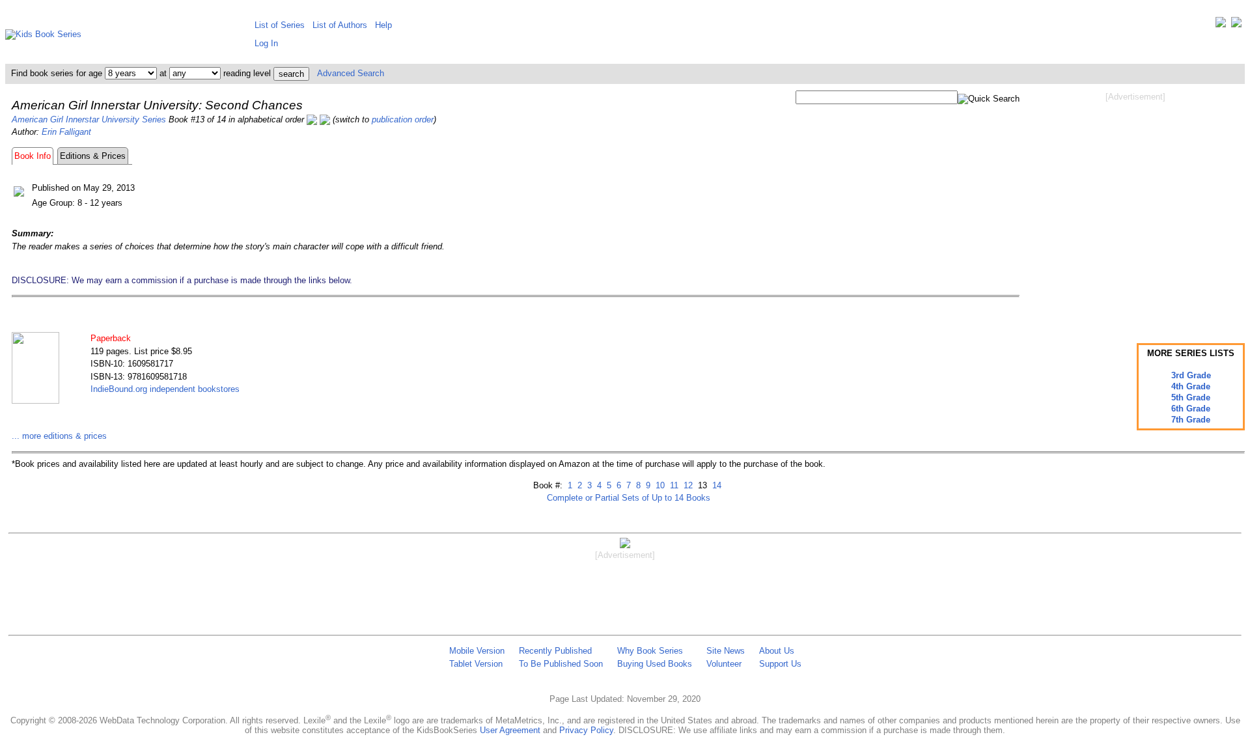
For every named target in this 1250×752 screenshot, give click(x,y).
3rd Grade (1191, 375)
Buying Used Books (654, 664)
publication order (403, 119)
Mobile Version (477, 651)
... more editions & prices (59, 436)
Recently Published (555, 651)
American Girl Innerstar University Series (89, 119)
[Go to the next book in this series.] (325, 119)
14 (715, 485)
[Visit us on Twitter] (1220, 25)
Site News (725, 651)
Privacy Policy (586, 730)
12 (687, 485)
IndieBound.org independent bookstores (165, 389)
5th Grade (1190, 397)
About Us (776, 651)
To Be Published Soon (561, 664)
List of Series (280, 25)
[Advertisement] (1135, 207)
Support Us (780, 664)
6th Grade (1190, 408)
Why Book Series (650, 651)
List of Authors (339, 25)
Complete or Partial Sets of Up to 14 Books (628, 498)
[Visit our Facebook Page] (1236, 25)
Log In (266, 43)
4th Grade (1190, 386)
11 (672, 485)
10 (659, 485)
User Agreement (510, 730)
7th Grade (1190, 420)
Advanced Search (350, 73)
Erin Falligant (66, 132)
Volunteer (724, 664)
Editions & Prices (93, 156)
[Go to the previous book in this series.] (312, 119)
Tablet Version (476, 664)
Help (383, 25)
